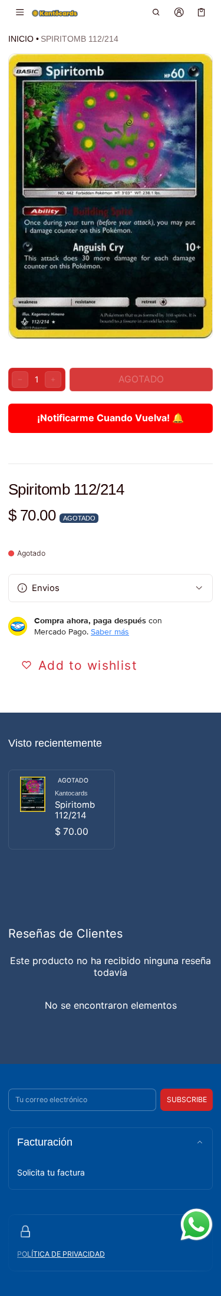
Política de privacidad (61, 1254)
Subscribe (187, 1099)
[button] (156, 12)
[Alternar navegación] (19, 12)
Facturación (44, 1142)
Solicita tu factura (51, 1172)
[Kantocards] (54, 13)
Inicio (21, 38)
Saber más (110, 631)
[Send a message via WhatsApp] (196, 1224)
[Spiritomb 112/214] (61, 809)
